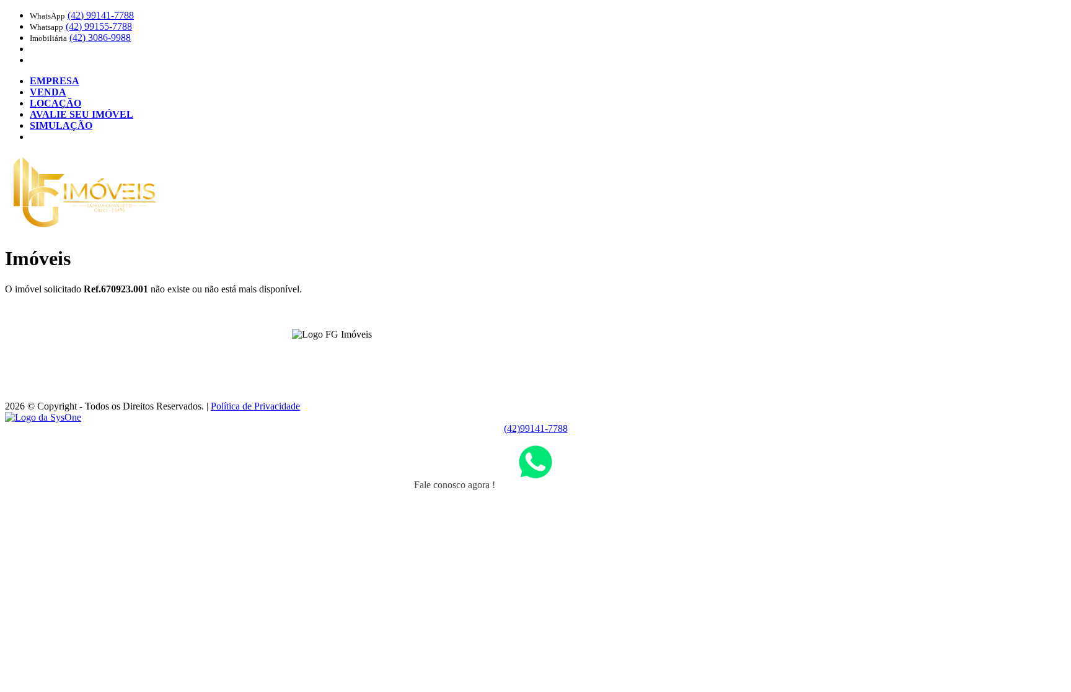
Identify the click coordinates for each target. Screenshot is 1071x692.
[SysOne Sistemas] (43, 417)
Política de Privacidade (255, 406)
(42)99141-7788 (536, 428)
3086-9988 (100, 37)
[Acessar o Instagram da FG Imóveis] (339, 353)
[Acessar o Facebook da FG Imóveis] (324, 353)
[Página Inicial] (84, 228)
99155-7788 (99, 26)
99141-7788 (101, 15)
